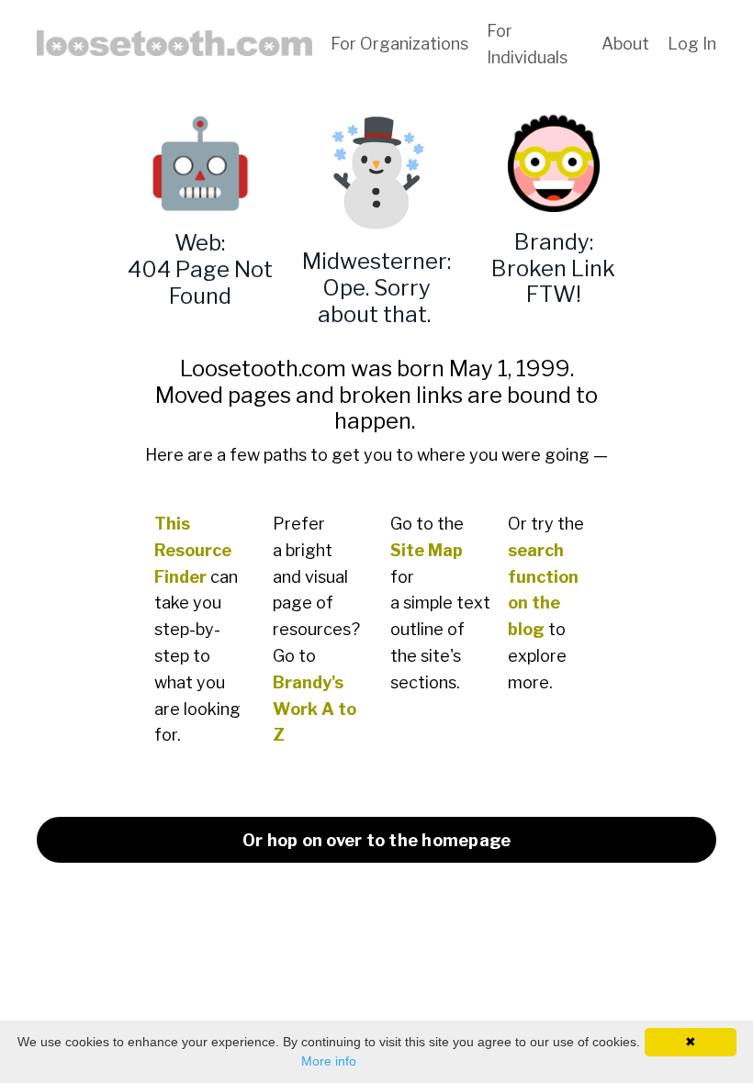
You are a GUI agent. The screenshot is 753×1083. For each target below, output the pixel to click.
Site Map (426, 550)
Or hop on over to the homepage (376, 840)
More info (328, 1061)
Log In (692, 43)
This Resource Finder (192, 550)
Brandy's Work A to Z (314, 709)
